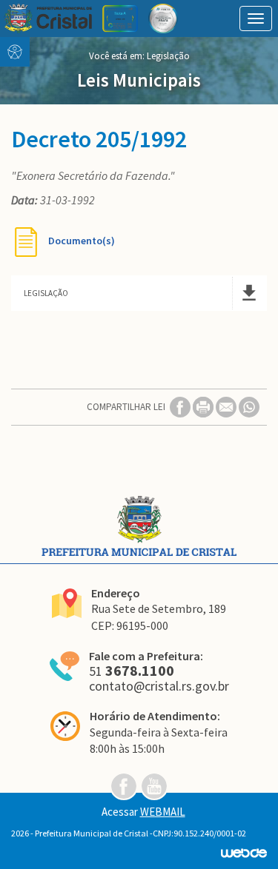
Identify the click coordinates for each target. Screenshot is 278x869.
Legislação (168, 56)
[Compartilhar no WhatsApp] (249, 406)
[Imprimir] (204, 406)
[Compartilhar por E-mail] (227, 406)
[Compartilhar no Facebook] (181, 406)
